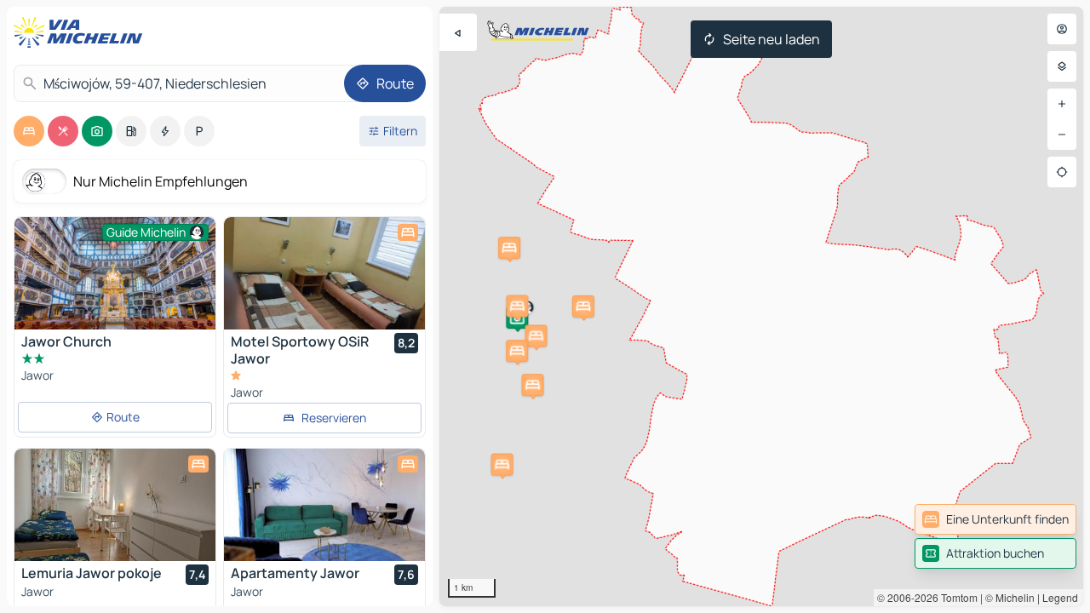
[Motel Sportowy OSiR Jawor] (324, 273)
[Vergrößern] (1061, 104)
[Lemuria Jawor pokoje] (114, 505)
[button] (533, 385)
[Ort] (1061, 172)
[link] (995, 519)
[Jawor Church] (114, 273)
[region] (761, 306)
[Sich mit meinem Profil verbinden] (1061, 29)
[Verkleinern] (1061, 134)
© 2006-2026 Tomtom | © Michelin (956, 597)
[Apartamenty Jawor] (324, 505)
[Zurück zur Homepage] (82, 32)
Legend (1060, 597)
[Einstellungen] (1061, 66)
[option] (29, 131)
